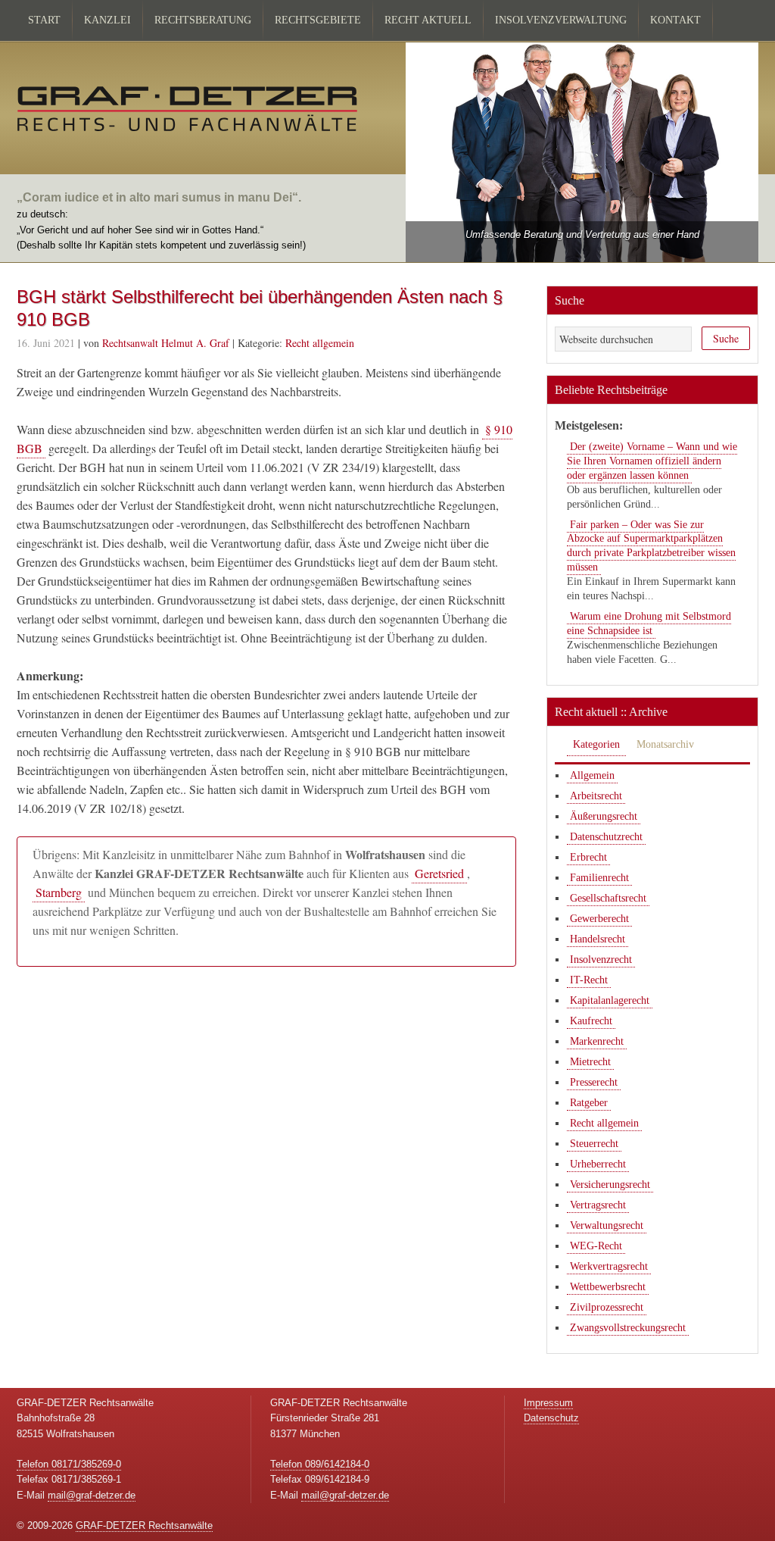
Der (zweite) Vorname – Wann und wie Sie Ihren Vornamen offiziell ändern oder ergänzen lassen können (652, 461)
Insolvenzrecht (601, 959)
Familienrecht (599, 877)
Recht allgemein (319, 343)
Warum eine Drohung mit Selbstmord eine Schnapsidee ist (649, 623)
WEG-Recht (596, 1246)
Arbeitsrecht (596, 796)
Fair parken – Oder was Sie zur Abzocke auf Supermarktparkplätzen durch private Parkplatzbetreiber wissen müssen (651, 546)
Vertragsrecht (598, 1205)
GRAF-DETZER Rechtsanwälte (144, 1525)
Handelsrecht (597, 939)
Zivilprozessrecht (606, 1307)
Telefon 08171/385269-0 (69, 1464)
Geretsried (439, 873)
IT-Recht (589, 980)
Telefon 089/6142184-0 (319, 1464)
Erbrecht (588, 857)
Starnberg (59, 892)
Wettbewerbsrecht (608, 1287)
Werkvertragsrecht (609, 1266)
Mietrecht (590, 1061)
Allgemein (592, 775)
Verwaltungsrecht (606, 1225)
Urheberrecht (598, 1164)
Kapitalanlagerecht (609, 1000)
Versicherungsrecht (610, 1184)
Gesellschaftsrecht (608, 898)
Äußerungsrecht (603, 816)
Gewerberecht (599, 918)
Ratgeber (589, 1102)
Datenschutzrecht (606, 836)
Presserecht (594, 1082)
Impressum (548, 1402)
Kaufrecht (591, 1021)
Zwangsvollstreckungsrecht (628, 1327)
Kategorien (596, 744)
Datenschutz (551, 1418)
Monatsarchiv (665, 744)
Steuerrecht (594, 1143)
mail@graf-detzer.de (91, 1495)
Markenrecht (597, 1041)
